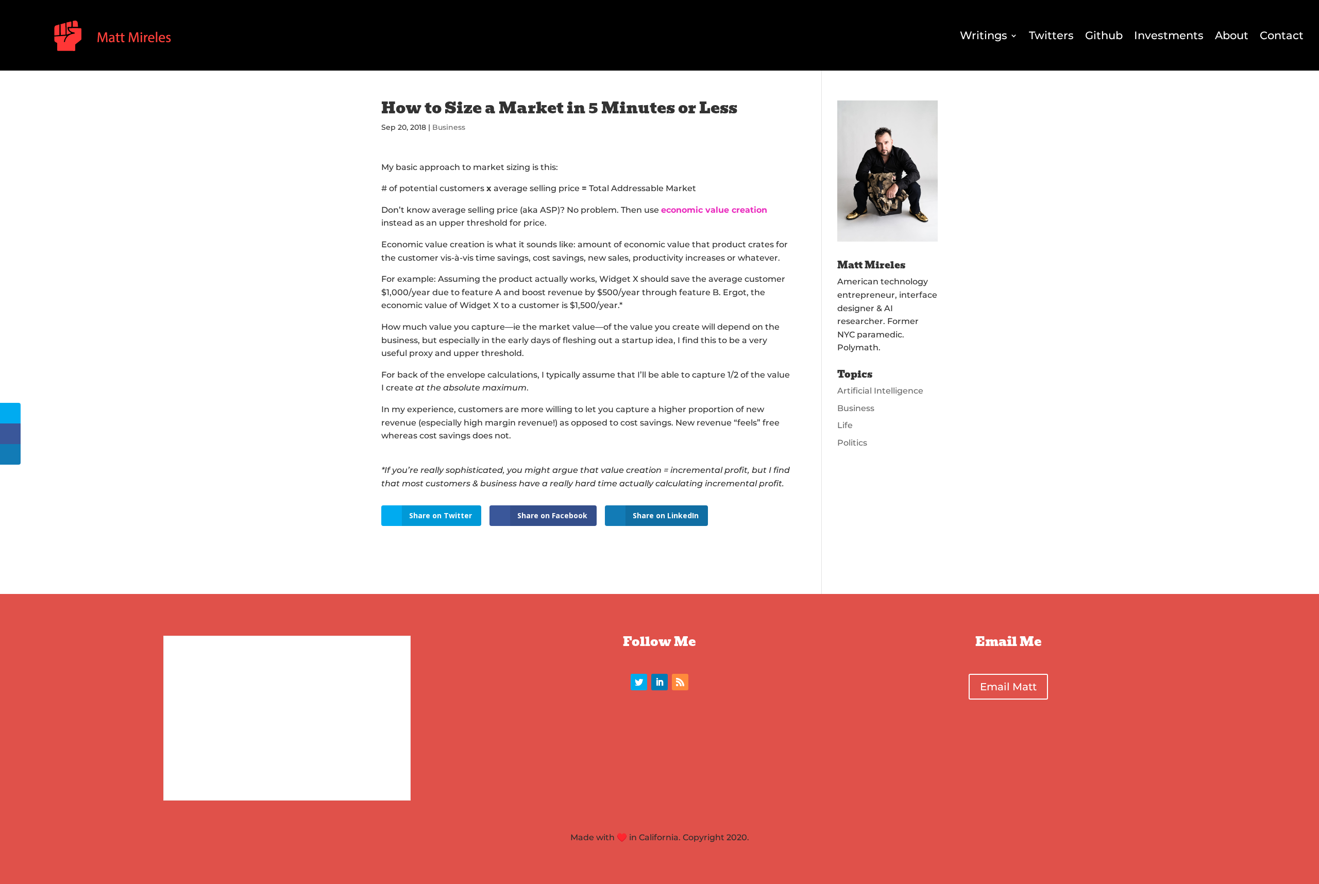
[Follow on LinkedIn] (659, 682)
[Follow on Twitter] (639, 682)
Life (845, 425)
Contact (1282, 35)
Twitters (1051, 35)
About (1231, 35)
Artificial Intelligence (880, 391)
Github (1104, 35)
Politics (852, 443)
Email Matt (1008, 687)
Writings (983, 35)
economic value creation (714, 210)
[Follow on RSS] (680, 682)
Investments (1169, 35)
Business (448, 127)
